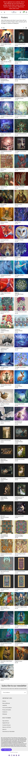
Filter (4, 27)
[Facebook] (9, 755)
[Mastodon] (19, 755)
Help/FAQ (4, 705)
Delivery (4, 701)
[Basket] (26, 12)
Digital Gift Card (5, 722)
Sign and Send (5, 720)
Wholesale (4, 714)
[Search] (4, 12)
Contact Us (4, 711)
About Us (4, 729)
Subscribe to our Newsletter (8, 731)
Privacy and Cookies (6, 709)
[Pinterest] (16, 755)
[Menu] (1, 12)
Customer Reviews (6, 725)
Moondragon (15, 752)
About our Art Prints (6, 727)
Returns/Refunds (6, 703)
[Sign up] (24, 692)
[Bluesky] (14, 755)
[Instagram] (11, 755)
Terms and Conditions (7, 707)
